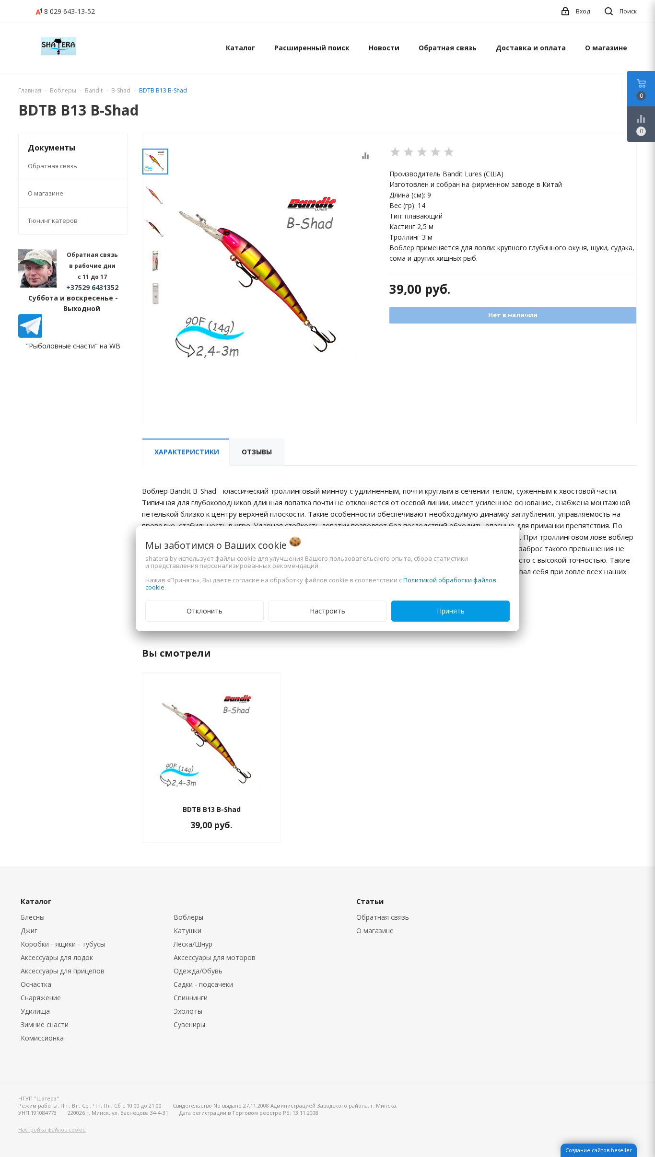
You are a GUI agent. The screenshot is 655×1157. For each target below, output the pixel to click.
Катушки (187, 930)
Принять (451, 610)
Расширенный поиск (312, 47)
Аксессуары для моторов (215, 957)
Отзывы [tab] (257, 451)
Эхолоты (188, 1011)
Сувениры (189, 1024)
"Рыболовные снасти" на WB (73, 345)
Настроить (327, 610)
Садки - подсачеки (203, 984)
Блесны (33, 917)
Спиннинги (191, 997)
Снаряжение (41, 997)
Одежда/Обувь (198, 970)
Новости (384, 47)
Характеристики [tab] (186, 451)
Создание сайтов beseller (598, 1150)
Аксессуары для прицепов (63, 970)
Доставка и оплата (531, 47)
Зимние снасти (45, 1024)
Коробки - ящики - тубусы (63, 944)
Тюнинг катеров (53, 220)
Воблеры (188, 917)
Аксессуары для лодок (57, 957)
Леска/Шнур (193, 944)
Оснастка (36, 984)
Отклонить (204, 610)
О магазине (606, 47)
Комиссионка (42, 1037)
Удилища (35, 1011)
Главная (29, 90)
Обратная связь (448, 47)
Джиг (29, 930)
